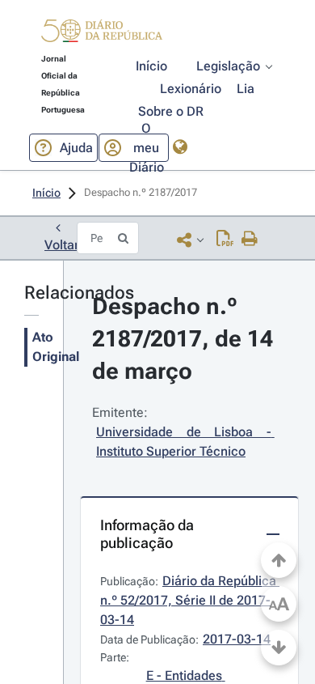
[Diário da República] (101, 34)
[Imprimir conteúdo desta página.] (250, 239)
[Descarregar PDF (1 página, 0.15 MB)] (224, 239)
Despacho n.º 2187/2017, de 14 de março (185, 338)
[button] (101, 33)
